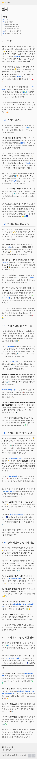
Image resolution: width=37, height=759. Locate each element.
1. (5, 41)
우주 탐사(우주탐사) (17, 515)
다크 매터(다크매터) (12, 658)
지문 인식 (5, 262)
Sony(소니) (13, 362)
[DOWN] (33, 755)
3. (5, 223)
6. (5, 542)
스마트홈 (18, 77)
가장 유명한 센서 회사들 (11, 26)
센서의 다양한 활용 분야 (11, 29)
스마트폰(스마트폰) (15, 458)
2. (5, 119)
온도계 (22, 143)
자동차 (14, 181)
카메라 (9, 247)
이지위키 (8, 2)
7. (5, 637)
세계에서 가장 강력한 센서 (12, 33)
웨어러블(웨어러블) (15, 578)
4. (5, 325)
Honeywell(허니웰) (9, 390)
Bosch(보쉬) (10, 346)
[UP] (29, 755)
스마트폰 (17, 56)
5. (5, 432)
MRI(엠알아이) (11, 491)
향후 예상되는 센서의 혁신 (12, 31)
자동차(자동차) (12, 476)
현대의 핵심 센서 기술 (10, 24)
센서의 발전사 (8, 22)
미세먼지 (31, 278)
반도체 (27, 163)
